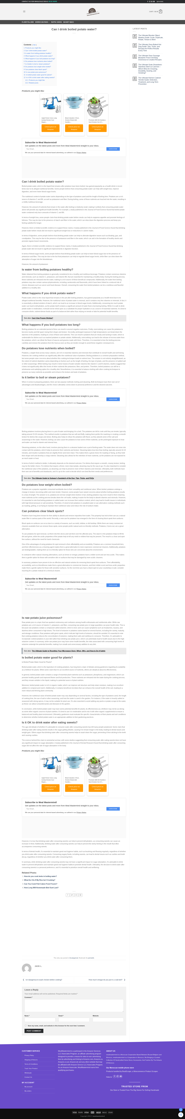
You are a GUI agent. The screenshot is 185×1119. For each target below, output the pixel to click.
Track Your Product (31, 1068)
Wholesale (28, 1073)
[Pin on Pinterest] (80, 895)
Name (27, 1016)
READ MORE (53, 1)
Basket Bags (68, 22)
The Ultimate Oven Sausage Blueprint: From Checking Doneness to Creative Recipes (150, 58)
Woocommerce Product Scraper (146, 1071)
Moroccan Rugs (41, 22)
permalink (91, 958)
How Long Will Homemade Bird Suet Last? (41, 888)
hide (34, 45)
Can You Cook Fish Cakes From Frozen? (40, 884)
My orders (28, 1091)
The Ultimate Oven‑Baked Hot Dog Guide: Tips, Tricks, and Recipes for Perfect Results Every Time (149, 48)
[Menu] (24, 11)
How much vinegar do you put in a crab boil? (106, 980)
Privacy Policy (29, 1055)
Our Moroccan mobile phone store (120, 1068)
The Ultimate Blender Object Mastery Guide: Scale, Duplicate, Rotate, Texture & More (150, 37)
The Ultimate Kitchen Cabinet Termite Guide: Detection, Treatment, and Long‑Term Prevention (149, 81)
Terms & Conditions (31, 1064)
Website (96, 1016)
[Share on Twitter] (72, 895)
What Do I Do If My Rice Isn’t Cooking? (39, 880)
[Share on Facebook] (68, 895)
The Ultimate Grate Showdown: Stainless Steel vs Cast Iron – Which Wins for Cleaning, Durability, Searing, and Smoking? (150, 69)
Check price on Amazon (50, 128)
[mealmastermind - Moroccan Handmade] (92, 11)
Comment (28, 997)
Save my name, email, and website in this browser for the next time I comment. (56, 1026)
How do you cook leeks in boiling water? (40, 876)
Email (61, 1016)
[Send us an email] (151, 1)
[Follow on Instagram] (149, 1)
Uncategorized (73, 958)
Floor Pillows (28, 22)
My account (28, 1087)
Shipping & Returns (31, 1060)
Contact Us (28, 1077)
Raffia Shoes (56, 22)
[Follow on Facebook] (147, 1)
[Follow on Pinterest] (154, 1)
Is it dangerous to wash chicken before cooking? (43, 980)
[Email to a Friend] (76, 895)
